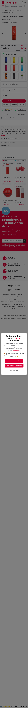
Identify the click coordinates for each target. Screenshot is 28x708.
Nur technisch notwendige (14, 366)
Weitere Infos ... (17, 350)
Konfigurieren (14, 370)
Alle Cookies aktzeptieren (14, 361)
